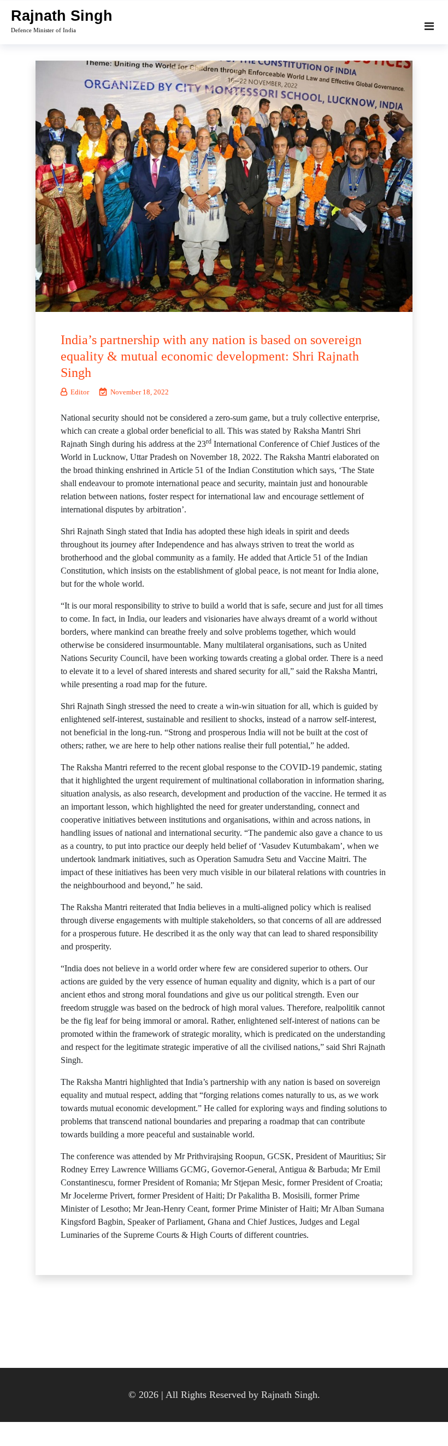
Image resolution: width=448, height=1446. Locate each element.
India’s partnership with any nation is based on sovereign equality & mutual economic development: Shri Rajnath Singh (211, 356)
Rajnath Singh (62, 16)
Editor (79, 392)
